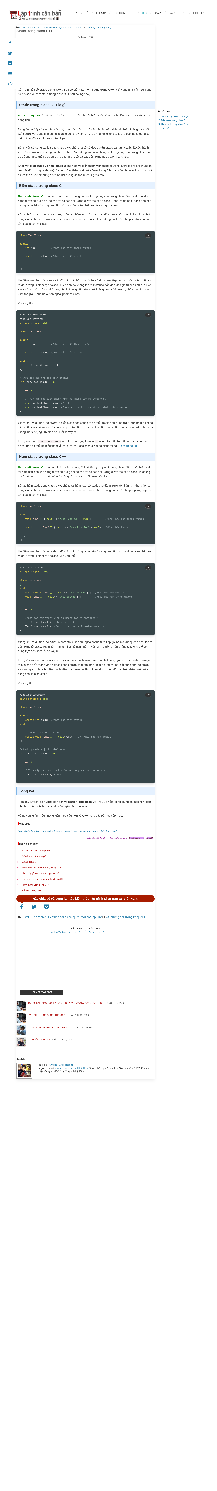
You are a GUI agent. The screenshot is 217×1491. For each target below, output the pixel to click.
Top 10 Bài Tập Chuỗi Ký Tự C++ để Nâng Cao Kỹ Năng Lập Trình (65, 1003)
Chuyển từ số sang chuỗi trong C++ (50, 1027)
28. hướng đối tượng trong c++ (100, 27)
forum (101, 13)
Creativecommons (136, 838)
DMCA (150, 838)
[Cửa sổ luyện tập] (10, 84)
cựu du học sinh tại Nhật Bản (71, 1068)
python (119, 13)
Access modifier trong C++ (36, 850)
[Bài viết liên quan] (10, 74)
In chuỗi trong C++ (39, 1039)
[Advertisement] (85, 60)
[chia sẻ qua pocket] (10, 63)
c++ (144, 13)
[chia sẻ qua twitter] (35, 906)
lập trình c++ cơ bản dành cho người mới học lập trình (55, 27)
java (158, 13)
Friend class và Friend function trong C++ (43, 879)
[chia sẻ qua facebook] (10, 43)
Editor (198, 13)
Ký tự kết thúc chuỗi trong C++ (48, 1015)
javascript (177, 13)
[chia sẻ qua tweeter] (10, 53)
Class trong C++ (128, 445)
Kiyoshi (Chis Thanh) (61, 1065)
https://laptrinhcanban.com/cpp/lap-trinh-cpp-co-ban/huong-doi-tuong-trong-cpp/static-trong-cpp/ (67, 831)
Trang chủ (80, 13)
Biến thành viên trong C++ (35, 856)
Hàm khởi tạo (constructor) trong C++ (41, 867)
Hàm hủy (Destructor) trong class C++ (42, 873)
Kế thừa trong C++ (31, 890)
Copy (148, 235)
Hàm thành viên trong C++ (35, 884)
